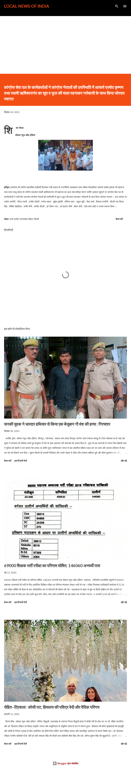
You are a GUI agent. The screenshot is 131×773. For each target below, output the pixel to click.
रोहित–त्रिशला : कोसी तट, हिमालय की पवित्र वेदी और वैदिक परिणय (51, 707)
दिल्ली (36, 218)
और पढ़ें (124, 460)
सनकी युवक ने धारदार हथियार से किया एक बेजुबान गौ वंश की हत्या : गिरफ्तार (57, 423)
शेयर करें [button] (119, 218)
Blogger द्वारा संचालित (67, 763)
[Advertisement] (65, 42)
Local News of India (26, 6)
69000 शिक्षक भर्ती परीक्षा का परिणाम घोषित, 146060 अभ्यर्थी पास (52, 565)
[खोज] (117, 6)
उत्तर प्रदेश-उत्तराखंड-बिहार (21, 218)
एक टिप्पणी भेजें (20, 460)
